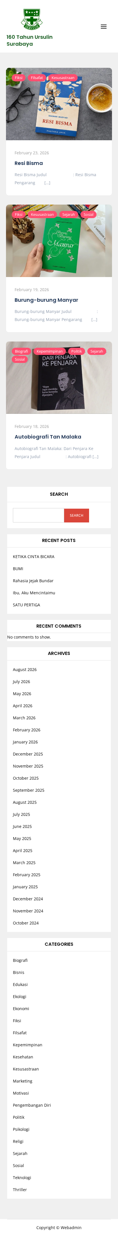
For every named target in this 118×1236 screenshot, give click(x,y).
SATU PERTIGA (26, 605)
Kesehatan (23, 1057)
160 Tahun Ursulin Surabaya (30, 40)
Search (59, 494)
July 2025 (21, 814)
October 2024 (26, 923)
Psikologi (21, 1129)
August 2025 (25, 802)
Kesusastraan (63, 77)
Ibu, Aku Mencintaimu (34, 592)
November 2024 (28, 911)
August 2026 (25, 669)
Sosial (88, 214)
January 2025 (25, 886)
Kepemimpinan (50, 351)
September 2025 (28, 790)
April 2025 (22, 850)
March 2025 (24, 862)
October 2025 (26, 778)
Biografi (21, 351)
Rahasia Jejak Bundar (33, 580)
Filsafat (37, 77)
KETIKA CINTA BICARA (33, 556)
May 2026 (22, 693)
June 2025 (22, 826)
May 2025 (22, 838)
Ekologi (19, 996)
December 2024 (28, 898)
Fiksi (18, 77)
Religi (18, 1141)
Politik (76, 351)
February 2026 (26, 730)
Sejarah (68, 214)
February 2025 (26, 874)
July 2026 (21, 681)
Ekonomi (21, 1008)
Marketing (22, 1081)
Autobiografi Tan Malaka (48, 436)
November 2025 (28, 766)
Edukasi (20, 984)
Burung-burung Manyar (46, 299)
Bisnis (18, 972)
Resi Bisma (29, 163)
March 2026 (24, 717)
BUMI (18, 568)
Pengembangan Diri (32, 1105)
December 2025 (28, 754)
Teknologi (22, 1177)
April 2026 (22, 705)
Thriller (20, 1189)
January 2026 (25, 742)
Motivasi (21, 1093)
